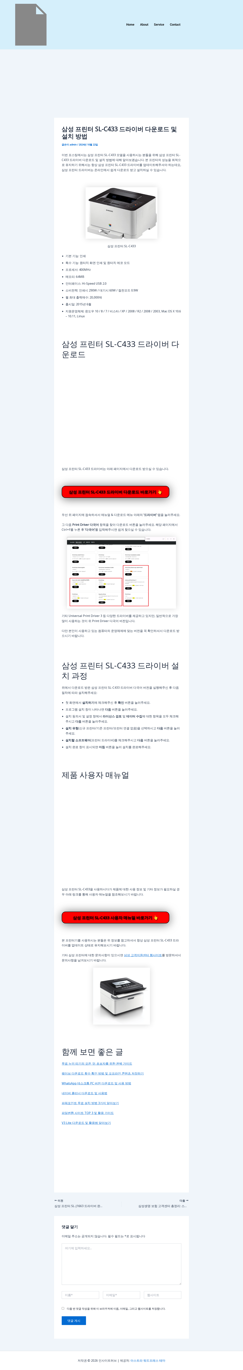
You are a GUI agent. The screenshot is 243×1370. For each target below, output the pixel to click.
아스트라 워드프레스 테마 (147, 1360)
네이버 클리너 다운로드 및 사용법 (84, 1093)
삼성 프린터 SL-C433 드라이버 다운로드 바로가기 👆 (115, 491)
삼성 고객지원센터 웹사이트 (143, 955)
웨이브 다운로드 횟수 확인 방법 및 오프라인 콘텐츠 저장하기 (103, 1073)
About (144, 24)
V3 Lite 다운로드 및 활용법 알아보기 (86, 1123)
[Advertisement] (121, 89)
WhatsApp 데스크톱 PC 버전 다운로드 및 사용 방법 (96, 1083)
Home (130, 24)
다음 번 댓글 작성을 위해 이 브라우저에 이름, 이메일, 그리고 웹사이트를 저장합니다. (116, 1308)
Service (159, 24)
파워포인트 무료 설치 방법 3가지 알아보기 (90, 1103)
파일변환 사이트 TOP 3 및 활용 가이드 (88, 1113)
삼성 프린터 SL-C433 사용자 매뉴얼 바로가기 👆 (115, 917)
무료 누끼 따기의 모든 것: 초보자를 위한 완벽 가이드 (97, 1063)
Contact (175, 24)
